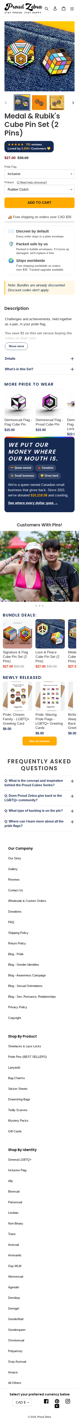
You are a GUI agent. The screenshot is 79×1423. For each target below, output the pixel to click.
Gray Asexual (17, 1361)
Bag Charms (16, 1078)
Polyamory (15, 1351)
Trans (12, 1234)
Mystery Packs (18, 1120)
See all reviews (39, 741)
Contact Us (15, 890)
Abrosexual (15, 1276)
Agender (13, 1287)
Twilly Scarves (17, 1110)
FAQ (11, 922)
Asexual (13, 1244)
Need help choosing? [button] (33, 182)
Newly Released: (23, 677)
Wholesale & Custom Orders (27, 900)
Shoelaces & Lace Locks (24, 1046)
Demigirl (13, 1308)
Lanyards (14, 1067)
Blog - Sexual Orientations (25, 986)
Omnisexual (16, 1340)
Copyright (14, 1018)
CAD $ (21, 1402)
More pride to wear (29, 384)
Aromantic (15, 1255)
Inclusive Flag (17, 1170)
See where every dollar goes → (33, 503)
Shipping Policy (18, 932)
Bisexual (13, 1191)
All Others (14, 1383)
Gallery (13, 869)
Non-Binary (15, 1223)
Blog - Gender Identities (23, 964)
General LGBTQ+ (20, 1159)
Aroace (13, 1372)
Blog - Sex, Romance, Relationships (32, 996)
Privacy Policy (17, 1007)
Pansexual (15, 1202)
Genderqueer (17, 1329)
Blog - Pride (15, 954)
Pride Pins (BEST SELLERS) (27, 1056)
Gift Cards (15, 1131)
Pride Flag (10, 166)
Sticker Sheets (18, 1088)
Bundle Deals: (20, 615)
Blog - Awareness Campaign (27, 975)
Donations (14, 911)
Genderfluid (15, 1319)
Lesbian (13, 1212)
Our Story (14, 858)
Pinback (25, 182)
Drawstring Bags (19, 1099)
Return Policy (17, 943)
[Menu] (72, 8)
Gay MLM (14, 1266)
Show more (16, 346)
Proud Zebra (44, 1417)
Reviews (14, 879)
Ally (10, 1181)
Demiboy (14, 1297)
